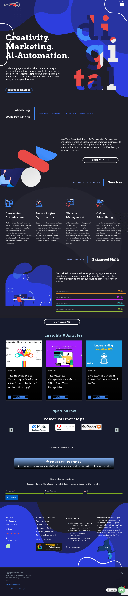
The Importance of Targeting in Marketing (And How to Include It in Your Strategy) (81, 525)
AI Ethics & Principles (13, 584)
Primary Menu (122, 4)
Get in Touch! (13, 534)
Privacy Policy (23, 589)
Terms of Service (12, 589)
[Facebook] (119, 573)
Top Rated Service (53, 547)
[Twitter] (122, 573)
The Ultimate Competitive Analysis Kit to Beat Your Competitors (80, 533)
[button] (9, 397)
